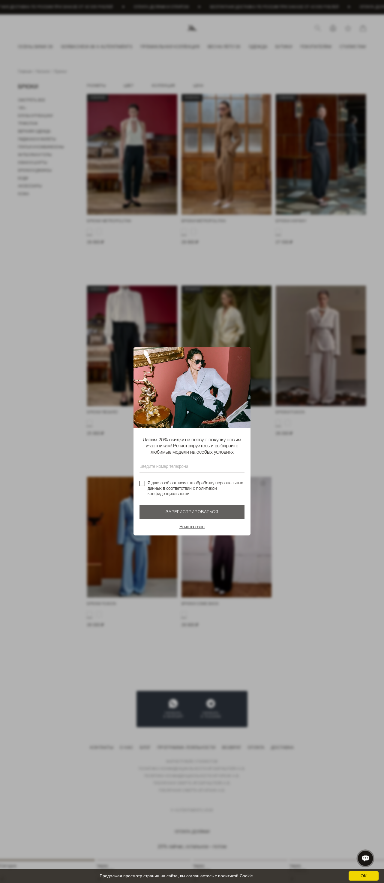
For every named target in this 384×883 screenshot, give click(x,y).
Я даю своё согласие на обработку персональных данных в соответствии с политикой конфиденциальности (195, 488)
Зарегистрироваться (192, 512)
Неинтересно (192, 527)
